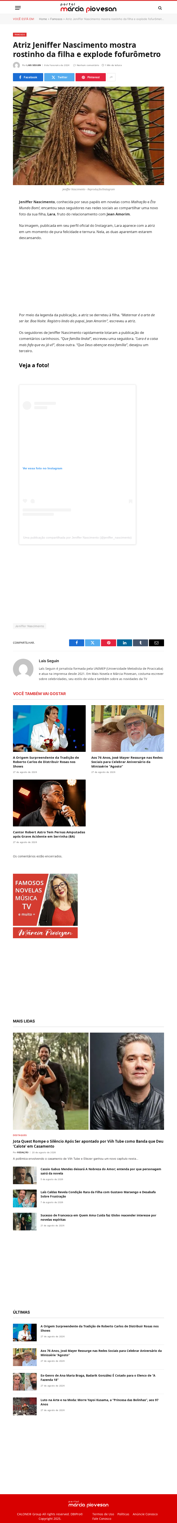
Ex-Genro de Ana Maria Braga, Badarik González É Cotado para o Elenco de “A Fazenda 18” (98, 1389)
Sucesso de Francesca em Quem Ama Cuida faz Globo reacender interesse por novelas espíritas (98, 1229)
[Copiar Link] (17, 268)
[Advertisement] (98, 282)
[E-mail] (17, 257)
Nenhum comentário (88, 65)
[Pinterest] (17, 246)
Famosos (56, 19)
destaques (20, 1147)
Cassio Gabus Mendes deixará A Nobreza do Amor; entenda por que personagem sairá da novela (101, 1183)
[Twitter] (17, 224)
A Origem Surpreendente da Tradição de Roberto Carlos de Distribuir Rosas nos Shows (46, 773)
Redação (22, 1164)
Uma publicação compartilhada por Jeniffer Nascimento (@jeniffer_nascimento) (87, 549)
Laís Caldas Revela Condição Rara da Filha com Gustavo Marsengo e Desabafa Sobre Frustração (98, 1206)
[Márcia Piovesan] (88, 8)
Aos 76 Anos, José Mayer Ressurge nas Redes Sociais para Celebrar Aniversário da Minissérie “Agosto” (127, 773)
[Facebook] (17, 213)
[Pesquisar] (159, 8)
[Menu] (18, 8)
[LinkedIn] (17, 235)
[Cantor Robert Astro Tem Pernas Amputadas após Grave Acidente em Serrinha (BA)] (49, 815)
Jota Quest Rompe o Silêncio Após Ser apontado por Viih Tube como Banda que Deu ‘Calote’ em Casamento (88, 1156)
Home (43, 19)
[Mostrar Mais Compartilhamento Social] (111, 77)
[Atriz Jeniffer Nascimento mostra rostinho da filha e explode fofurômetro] (88, 136)
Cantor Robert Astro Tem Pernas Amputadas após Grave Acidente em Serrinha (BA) (49, 846)
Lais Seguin (34, 65)
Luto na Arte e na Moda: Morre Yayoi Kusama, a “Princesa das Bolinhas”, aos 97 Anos (99, 1414)
